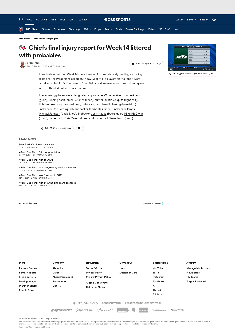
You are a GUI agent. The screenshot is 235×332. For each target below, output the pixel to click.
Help (122, 268)
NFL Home (24, 38)
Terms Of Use (94, 268)
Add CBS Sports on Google (148, 63)
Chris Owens (71, 118)
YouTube (158, 268)
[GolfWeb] (177, 310)
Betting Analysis (28, 281)
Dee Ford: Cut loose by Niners (36, 144)
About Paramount (62, 277)
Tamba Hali (96, 109)
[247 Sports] (61, 309)
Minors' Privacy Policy (98, 277)
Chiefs (48, 74)
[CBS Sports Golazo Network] (143, 302)
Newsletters (193, 272)
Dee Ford (59, 109)
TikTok (156, 272)
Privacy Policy (94, 272)
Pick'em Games (28, 268)
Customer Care (128, 272)
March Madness (28, 285)
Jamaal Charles (74, 100)
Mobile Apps (26, 290)
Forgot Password (196, 281)
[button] (176, 29)
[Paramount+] (105, 309)
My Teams (192, 277)
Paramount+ (59, 281)
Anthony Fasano (61, 104)
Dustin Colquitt (113, 100)
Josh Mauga (98, 114)
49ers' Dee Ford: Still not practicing (39, 152)
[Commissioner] (126, 308)
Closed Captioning (97, 282)
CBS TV (57, 285)
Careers (57, 272)
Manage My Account (198, 268)
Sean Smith (116, 118)
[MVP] (143, 308)
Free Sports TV (27, 277)
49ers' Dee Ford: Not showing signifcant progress (47, 182)
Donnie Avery (131, 95)
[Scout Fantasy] (159, 310)
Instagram (158, 277)
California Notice (96, 287)
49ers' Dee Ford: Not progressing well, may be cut (48, 167)
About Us (57, 268)
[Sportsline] (84, 309)
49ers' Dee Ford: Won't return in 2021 (40, 175)
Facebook (158, 281)
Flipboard (158, 294)
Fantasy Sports (27, 272)
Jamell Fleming (111, 104)
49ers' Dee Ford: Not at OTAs (36, 159)
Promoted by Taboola (152, 204)
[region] (192, 57)
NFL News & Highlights (46, 38)
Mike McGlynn (133, 114)
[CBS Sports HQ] (111, 302)
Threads (157, 290)
